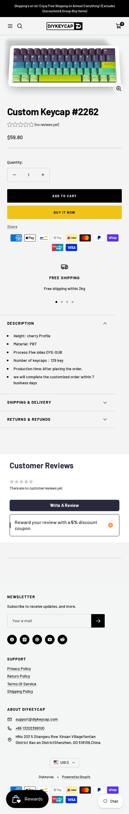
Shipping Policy (20, 691)
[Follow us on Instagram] (24, 639)
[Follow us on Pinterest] (37, 639)
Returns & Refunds (29, 419)
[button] (33, 125)
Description (20, 323)
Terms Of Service (21, 683)
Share (12, 226)
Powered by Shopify (76, 777)
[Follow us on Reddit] (62, 639)
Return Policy (18, 676)
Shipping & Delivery (29, 402)
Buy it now (65, 212)
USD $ (64, 762)
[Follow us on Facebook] (12, 639)
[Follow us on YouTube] (50, 639)
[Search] (20, 26)
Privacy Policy (19, 668)
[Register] (98, 621)
